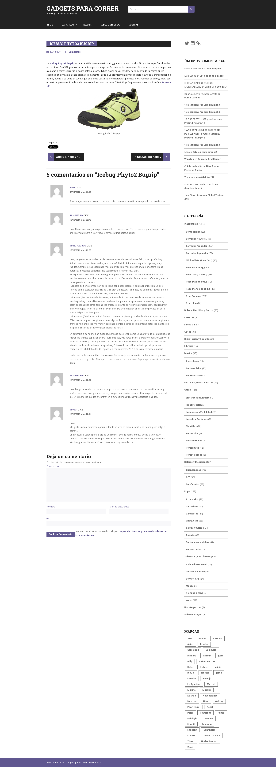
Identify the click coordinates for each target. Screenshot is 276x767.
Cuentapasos (193, 469)
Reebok (208, 718)
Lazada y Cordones (197, 419)
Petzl (210, 706)
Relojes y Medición (195, 461)
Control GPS (192, 578)
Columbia (211, 649)
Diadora (191, 655)
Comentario (52, 466)
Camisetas (192, 513)
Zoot (190, 746)
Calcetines (192, 506)
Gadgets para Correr (82, 8)
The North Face (211, 735)
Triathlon (191, 303)
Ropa (187, 491)
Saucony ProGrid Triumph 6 (204, 104)
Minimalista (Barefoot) (199, 260)
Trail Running (193, 296)
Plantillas (191, 426)
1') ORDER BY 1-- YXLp (196, 119)
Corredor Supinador (197, 253)
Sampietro (75, 51)
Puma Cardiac (192, 97)
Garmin (207, 655)
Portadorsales (194, 440)
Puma (221, 712)
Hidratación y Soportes (197, 338)
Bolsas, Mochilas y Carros (198, 310)
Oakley (219, 701)
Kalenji (207, 678)
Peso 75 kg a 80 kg (196, 274)
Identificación (194, 404)
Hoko (190, 667)
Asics (190, 644)
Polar (190, 712)
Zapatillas (68, 24)
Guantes (191, 534)
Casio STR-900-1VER (216, 86)
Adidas (202, 638)
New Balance (210, 695)
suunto (191, 735)
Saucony (192, 729)
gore (220, 655)
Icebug (204, 667)
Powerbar (205, 712)
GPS (188, 477)
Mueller (206, 689)
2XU (189, 638)
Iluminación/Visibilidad (199, 411)
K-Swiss (191, 678)
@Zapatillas (191, 223)
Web (48, 519)
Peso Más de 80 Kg (196, 281)
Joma (219, 672)
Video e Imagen (193, 614)
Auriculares (192, 361)
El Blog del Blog (110, 24)
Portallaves (192, 447)
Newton (191, 701)
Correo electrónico (119, 506)
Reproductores (194, 375)
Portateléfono (194, 454)
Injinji (218, 667)
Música (188, 353)
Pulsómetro (192, 484)
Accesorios (192, 499)
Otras (187, 389)
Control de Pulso (195, 571)
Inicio (50, 24)
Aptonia (217, 638)
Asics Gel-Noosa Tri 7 (68, 156)
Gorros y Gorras (195, 527)
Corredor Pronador (196, 245)
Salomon (207, 724)
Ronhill (191, 724)
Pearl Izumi (193, 706)
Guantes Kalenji (193, 188)
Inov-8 (190, 672)
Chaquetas (192, 520)
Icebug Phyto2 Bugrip (62, 63)
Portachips (192, 433)
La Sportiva (193, 684)
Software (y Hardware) (197, 556)
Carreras (189, 317)
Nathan (191, 695)
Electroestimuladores (198, 397)
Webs (189, 600)
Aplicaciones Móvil (196, 564)
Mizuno (191, 689)
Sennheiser (210, 729)
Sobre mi (133, 24)
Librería (188, 345)
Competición (193, 231)
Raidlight (192, 718)
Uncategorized (192, 607)
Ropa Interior (193, 549)
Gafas (187, 331)
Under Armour (209, 741)
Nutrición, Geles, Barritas (198, 382)
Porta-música (194, 368)
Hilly (189, 661)
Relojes (87, 24)
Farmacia (189, 324)
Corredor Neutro (195, 238)
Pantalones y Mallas (197, 542)
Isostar (205, 672)
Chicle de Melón (193, 166)
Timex (191, 741)
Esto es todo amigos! (208, 68)
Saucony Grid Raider (209, 158)
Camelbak (193, 649)
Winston (189, 158)
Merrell (211, 684)
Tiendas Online (194, 592)
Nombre (50, 506)
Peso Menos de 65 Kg (198, 288)
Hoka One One (207, 661)
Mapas (190, 585)
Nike (205, 701)
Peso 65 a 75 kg (195, 267)
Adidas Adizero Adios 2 (148, 156)
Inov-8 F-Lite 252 (204, 177)
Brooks (204, 644)
